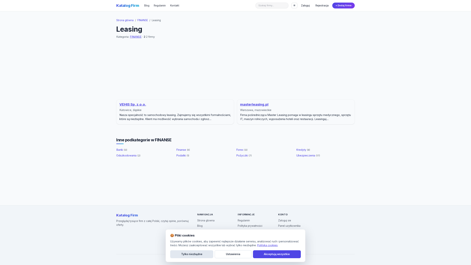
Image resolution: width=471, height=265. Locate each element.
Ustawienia (233, 254)
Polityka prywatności (250, 225)
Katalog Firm (127, 5)
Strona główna (125, 20)
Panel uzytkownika (289, 225)
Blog (146, 5)
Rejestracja (322, 5)
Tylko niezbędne (191, 254)
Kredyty (303, 149)
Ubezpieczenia (308, 155)
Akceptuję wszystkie (277, 254)
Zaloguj (305, 5)
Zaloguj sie (284, 220)
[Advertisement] (235, 69)
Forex (241, 149)
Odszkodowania (128, 155)
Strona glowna (206, 220)
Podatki (182, 155)
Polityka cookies (267, 245)
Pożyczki (244, 155)
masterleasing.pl (254, 104)
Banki (121, 149)
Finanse (183, 149)
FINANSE (142, 20)
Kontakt (174, 5)
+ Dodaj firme (343, 5)
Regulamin (160, 5)
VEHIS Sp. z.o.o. (132, 104)
